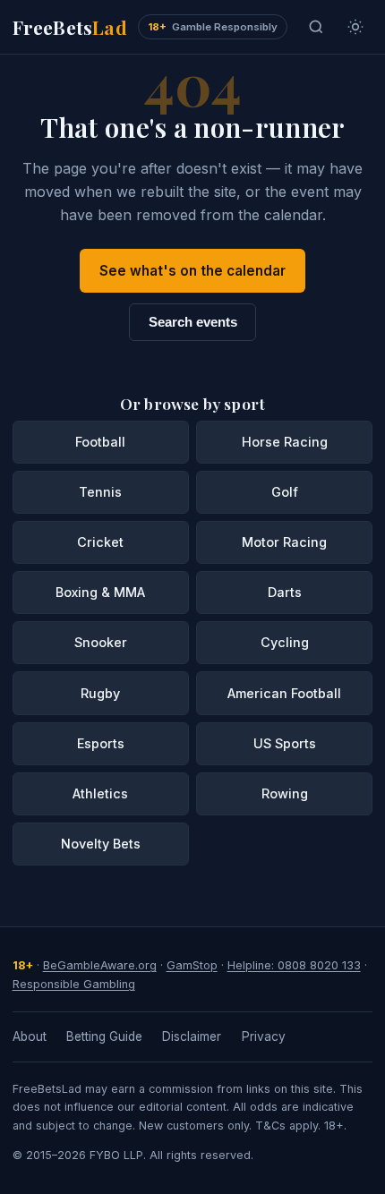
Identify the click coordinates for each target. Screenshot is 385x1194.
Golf (284, 491)
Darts (285, 592)
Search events (193, 321)
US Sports (284, 743)
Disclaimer (191, 1036)
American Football (284, 693)
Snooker (100, 642)
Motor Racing (284, 542)
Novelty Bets (101, 843)
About (30, 1036)
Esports (100, 743)
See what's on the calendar (192, 270)
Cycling (285, 642)
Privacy (264, 1036)
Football (100, 441)
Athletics (100, 793)
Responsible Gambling (74, 984)
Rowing (284, 793)
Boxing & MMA (100, 592)
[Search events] (316, 27)
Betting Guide (104, 1036)
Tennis (100, 491)
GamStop (192, 965)
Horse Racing (285, 441)
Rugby (100, 693)
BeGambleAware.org (100, 965)
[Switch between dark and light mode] (355, 27)
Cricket (100, 542)
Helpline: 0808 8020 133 (294, 965)
